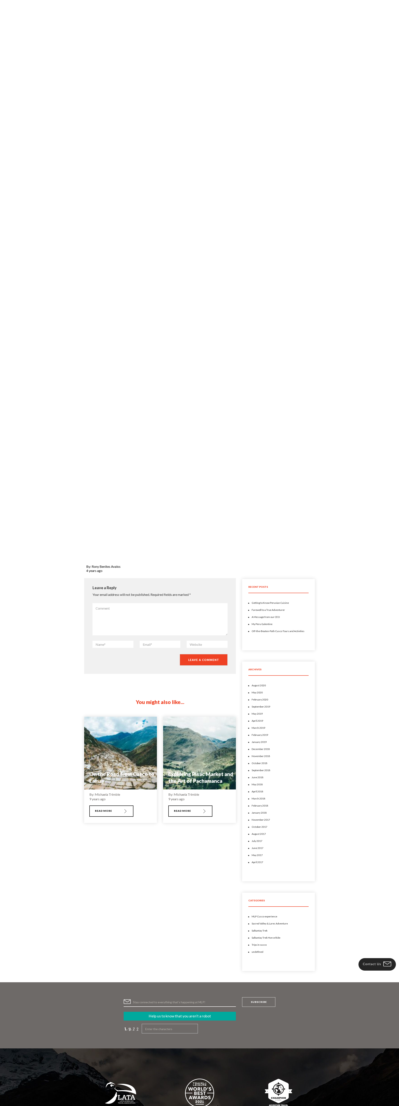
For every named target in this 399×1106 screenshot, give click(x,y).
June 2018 (257, 777)
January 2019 (259, 742)
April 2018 (257, 791)
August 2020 (259, 685)
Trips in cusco (259, 944)
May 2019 (257, 713)
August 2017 (259, 833)
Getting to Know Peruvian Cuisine (270, 602)
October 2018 (259, 763)
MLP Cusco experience (264, 916)
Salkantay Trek (259, 930)
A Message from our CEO (266, 617)
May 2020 (257, 692)
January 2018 (259, 812)
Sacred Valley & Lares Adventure (270, 923)
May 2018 (257, 784)
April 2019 (257, 720)
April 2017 (257, 862)
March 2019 (258, 727)
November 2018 (261, 756)
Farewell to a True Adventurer (268, 609)
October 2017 (259, 826)
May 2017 (257, 855)
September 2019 (261, 706)
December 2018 (261, 749)
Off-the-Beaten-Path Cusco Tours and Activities (278, 631)
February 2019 (260, 734)
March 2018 (258, 798)
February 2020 (260, 699)
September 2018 (261, 770)
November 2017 (261, 819)
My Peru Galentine (262, 624)
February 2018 (260, 805)
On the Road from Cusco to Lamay (121, 777)
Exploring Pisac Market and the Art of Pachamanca (200, 777)
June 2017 (257, 848)
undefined (257, 951)
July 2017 (257, 840)
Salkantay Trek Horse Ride (266, 937)
